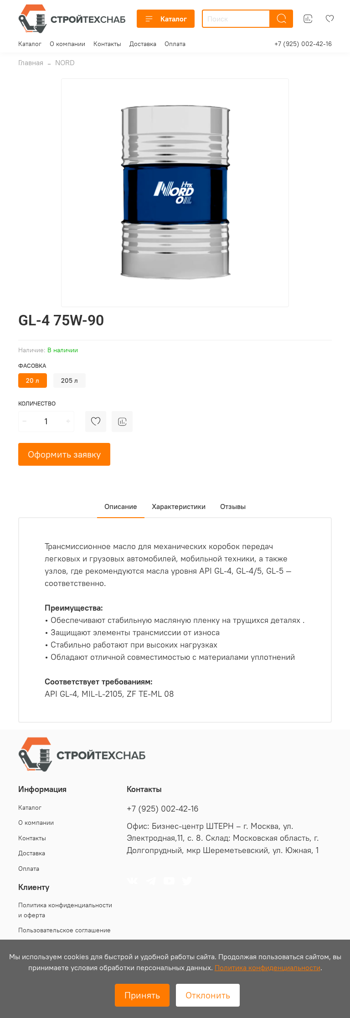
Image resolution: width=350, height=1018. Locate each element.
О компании (67, 44)
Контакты (107, 44)
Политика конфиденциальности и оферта (65, 910)
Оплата (175, 44)
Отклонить (207, 995)
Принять (142, 995)
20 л (32, 380)
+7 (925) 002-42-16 (303, 44)
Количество (37, 403)
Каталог (173, 18)
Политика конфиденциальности (267, 967)
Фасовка (32, 365)
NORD (65, 62)
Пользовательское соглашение (64, 930)
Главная (30, 62)
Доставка (142, 44)
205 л (69, 380)
